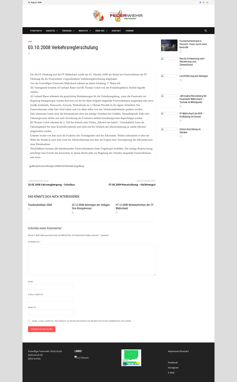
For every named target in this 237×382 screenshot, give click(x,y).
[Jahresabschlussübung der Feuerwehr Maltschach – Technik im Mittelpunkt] (169, 96)
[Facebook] (200, 2)
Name (31, 281)
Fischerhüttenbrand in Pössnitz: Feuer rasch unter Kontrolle (193, 44)
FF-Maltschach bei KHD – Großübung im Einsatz (192, 115)
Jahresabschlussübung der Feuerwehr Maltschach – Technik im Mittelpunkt (193, 99)
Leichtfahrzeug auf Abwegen (194, 76)
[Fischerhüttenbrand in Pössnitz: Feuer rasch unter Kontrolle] (169, 41)
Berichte (83, 30)
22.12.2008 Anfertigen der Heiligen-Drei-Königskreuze (91, 206)
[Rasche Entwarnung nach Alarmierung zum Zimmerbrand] (169, 59)
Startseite (36, 30)
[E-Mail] (207, 2)
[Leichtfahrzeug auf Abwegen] (169, 76)
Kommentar (34, 242)
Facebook (173, 362)
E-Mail (171, 372)
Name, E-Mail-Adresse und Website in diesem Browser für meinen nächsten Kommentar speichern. (81, 321)
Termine (129, 30)
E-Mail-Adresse (36, 294)
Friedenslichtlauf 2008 (40, 205)
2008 (30, 41)
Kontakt (116, 30)
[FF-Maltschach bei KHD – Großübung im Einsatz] (169, 113)
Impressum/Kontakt (178, 351)
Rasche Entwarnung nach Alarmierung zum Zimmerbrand (192, 61)
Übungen (66, 30)
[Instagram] (204, 2)
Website (32, 307)
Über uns (100, 30)
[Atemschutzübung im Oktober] (169, 129)
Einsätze (50, 30)
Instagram (173, 367)
